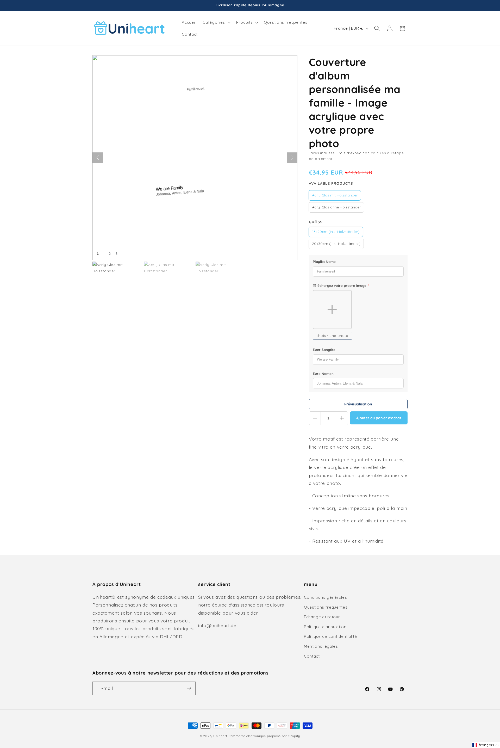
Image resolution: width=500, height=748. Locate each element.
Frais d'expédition (353, 153)
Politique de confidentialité (330, 636)
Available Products (331, 183)
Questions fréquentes (325, 607)
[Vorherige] (97, 157)
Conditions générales (325, 597)
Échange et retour (322, 616)
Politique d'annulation (325, 626)
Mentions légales (321, 646)
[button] (216, 22)
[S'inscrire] (189, 688)
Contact (312, 656)
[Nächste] (292, 157)
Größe (317, 222)
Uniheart (220, 736)
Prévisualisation (358, 404)
